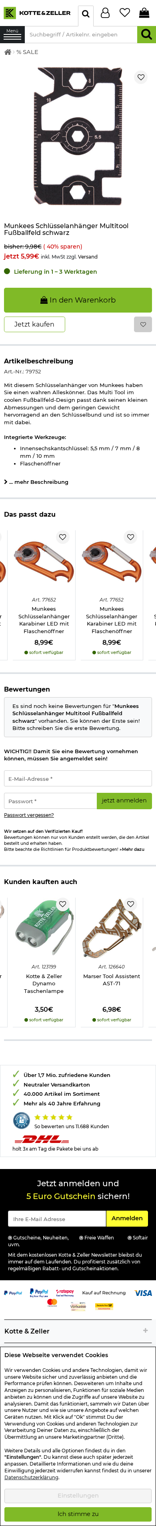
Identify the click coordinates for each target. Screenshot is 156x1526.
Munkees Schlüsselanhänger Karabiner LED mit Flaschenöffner (44, 620)
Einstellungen (78, 1495)
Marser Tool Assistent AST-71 (111, 980)
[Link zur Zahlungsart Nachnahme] (104, 1306)
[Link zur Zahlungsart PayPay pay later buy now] (39, 1292)
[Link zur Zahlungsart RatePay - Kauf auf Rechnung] (65, 1292)
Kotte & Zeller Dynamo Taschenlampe (44, 983)
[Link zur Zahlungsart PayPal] (13, 1292)
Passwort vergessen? (29, 815)
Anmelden (129, 1218)
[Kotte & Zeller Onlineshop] (37, 12)
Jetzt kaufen (34, 324)
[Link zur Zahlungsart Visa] (143, 1292)
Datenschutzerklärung (31, 1477)
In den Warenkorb (82, 300)
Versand (88, 257)
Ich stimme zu (78, 1514)
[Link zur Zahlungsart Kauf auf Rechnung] (104, 1292)
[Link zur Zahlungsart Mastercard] (52, 1302)
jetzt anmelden (124, 800)
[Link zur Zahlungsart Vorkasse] (78, 1306)
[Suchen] (146, 34)
